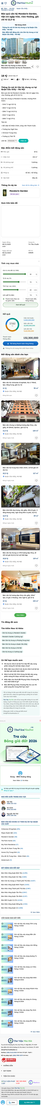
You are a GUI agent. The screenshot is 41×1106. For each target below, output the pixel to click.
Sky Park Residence (9, 844)
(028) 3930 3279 (18, 1055)
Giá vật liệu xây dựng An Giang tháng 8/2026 (25, 1000)
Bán (5, 8)
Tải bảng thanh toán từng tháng (21, 344)
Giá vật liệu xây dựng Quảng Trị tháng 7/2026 (25, 957)
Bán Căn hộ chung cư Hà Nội (12, 648)
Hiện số (23, 141)
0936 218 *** (30, 1102)
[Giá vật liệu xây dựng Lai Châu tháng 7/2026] (7, 970)
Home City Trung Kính (10, 852)
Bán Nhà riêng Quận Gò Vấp (14, 877)
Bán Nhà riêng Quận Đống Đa (14, 904)
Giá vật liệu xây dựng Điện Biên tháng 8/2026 (25, 979)
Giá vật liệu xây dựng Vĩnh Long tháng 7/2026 (25, 925)
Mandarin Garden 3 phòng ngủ (12, 636)
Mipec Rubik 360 (9, 833)
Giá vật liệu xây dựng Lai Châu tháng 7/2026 (25, 968)
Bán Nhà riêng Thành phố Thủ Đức (16, 888)
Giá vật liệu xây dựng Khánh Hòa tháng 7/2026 (26, 990)
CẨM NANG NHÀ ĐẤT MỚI (10, 918)
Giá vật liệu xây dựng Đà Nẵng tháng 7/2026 (25, 1022)
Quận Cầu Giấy (22, 8)
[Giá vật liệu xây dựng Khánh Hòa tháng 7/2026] (7, 991)
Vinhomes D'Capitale (10, 829)
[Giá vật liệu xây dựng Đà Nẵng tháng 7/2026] (7, 1024)
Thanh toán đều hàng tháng (30, 300)
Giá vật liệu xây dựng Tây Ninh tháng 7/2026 (25, 1011)
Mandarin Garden (7, 10)
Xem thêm (20, 615)
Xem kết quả (20, 305)
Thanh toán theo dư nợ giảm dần (12, 300)
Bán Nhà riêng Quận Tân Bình (14, 896)
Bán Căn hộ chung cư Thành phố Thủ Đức (18, 881)
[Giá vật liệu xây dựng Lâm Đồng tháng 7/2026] (7, 948)
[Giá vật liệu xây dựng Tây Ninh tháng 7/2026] (7, 1013)
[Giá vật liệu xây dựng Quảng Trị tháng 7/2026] (7, 959)
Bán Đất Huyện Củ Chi (11, 900)
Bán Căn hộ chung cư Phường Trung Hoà (15, 640)
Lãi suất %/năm (8, 295)
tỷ (36, 274)
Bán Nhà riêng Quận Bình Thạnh (15, 885)
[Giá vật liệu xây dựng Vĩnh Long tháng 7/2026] (7, 926)
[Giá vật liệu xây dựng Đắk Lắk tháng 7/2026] (7, 937)
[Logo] (10, 1041)
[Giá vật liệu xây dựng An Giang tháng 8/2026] (7, 1002)
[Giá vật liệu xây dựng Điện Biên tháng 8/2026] (7, 980)
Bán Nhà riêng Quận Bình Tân (14, 873)
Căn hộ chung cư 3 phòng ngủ (12, 651)
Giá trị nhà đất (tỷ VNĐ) (11, 270)
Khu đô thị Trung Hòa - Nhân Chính (15, 856)
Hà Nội (11, 8)
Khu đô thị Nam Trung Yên (12, 848)
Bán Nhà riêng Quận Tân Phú (14, 892)
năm (35, 290)
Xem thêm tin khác (20, 780)
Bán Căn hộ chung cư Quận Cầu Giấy (14, 644)
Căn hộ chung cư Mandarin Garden (14, 633)
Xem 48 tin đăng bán (30, 185)
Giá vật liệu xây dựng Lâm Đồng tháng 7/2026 (25, 946)
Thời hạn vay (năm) (9, 286)
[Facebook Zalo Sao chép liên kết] (32, 67)
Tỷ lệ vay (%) (7, 278)
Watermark (6, 860)
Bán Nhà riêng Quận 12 (12, 908)
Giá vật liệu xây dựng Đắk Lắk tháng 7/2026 (25, 935)
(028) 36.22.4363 (11, 1052)
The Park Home (8, 841)
